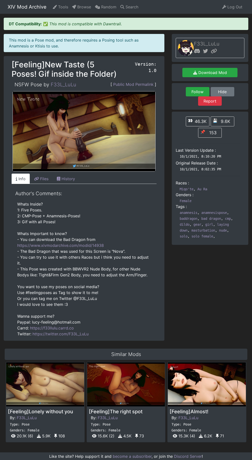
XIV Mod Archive (27, 7)
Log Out (234, 6)
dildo (184, 224)
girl (209, 224)
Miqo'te (186, 189)
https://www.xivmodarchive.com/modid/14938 (60, 245)
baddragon (188, 219)
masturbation (203, 230)
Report (210, 101)
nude (223, 230)
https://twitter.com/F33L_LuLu (60, 333)
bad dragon (211, 219)
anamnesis (188, 213)
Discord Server (188, 456)
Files (43, 178)
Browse (83, 6)
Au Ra (202, 189)
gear (197, 224)
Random (108, 6)
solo (184, 236)
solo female (202, 236)
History (67, 178)
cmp (228, 219)
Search (131, 6)
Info (21, 178)
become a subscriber (132, 456)
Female (185, 201)
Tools (62, 6)
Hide (222, 91)
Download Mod (212, 72)
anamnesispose (214, 213)
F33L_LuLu (63, 85)
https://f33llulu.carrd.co (52, 328)
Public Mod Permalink (133, 84)
